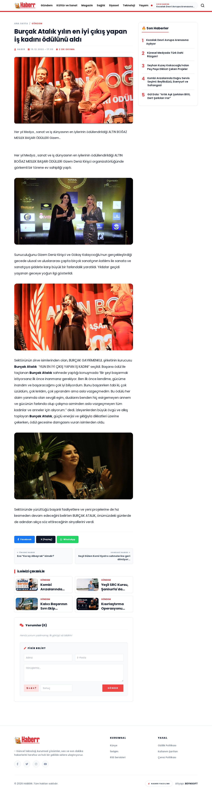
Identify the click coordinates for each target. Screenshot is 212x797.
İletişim (114, 751)
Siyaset (114, 5)
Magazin (87, 5)
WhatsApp (69, 539)
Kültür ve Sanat (66, 5)
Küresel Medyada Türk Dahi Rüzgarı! (165, 54)
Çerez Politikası (167, 757)
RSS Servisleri (117, 757)
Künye (113, 745)
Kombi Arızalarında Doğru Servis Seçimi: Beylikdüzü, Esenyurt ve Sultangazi (168, 81)
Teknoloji (129, 5)
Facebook (25, 539)
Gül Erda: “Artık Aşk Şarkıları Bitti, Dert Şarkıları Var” (168, 96)
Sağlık (101, 5)
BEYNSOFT (191, 783)
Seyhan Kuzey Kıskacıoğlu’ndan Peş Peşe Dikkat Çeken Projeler (168, 67)
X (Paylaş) (46, 539)
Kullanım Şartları (168, 751)
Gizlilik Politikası (167, 745)
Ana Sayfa (21, 23)
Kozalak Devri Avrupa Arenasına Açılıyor (167, 41)
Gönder (113, 688)
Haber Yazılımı (160, 783)
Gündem (47, 5)
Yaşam (143, 5)
